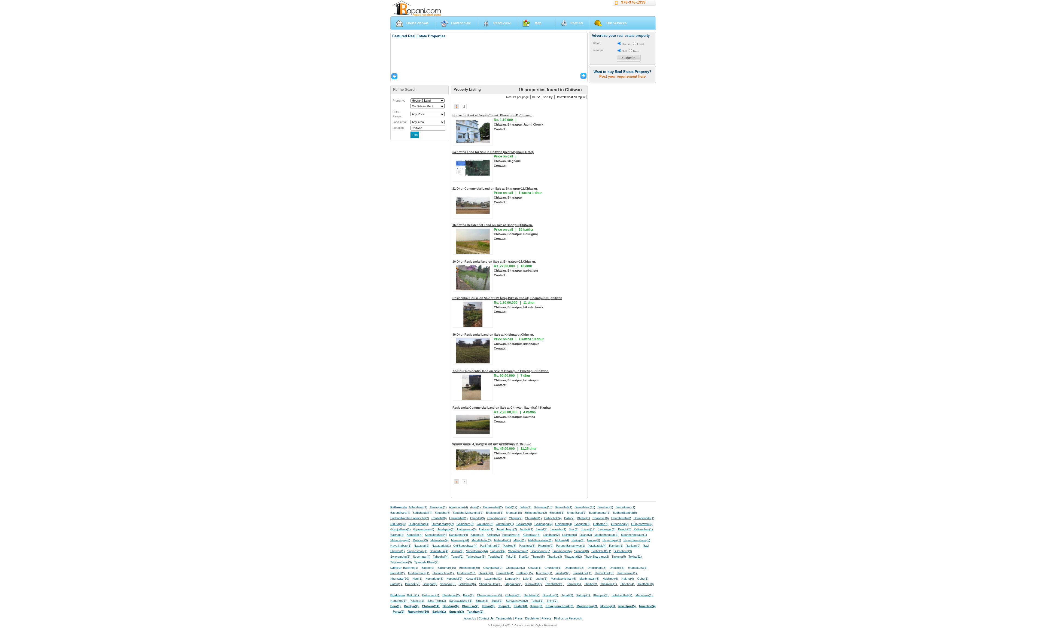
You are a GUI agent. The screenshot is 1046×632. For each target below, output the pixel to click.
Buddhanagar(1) (599, 512)
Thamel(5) (538, 556)
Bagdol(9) (428, 567)
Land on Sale (461, 23)
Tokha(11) (635, 556)
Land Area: (400, 122)
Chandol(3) (477, 518)
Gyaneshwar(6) (423, 529)
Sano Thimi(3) (437, 600)
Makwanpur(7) (587, 606)
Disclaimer (532, 618)
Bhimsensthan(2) (535, 512)
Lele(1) (528, 578)
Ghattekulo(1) (505, 523)
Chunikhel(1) (533, 518)
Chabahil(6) (439, 518)
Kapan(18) (477, 534)
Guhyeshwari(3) (642, 523)
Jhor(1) (574, 529)
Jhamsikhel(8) (604, 573)
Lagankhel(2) (493, 578)
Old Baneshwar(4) (465, 545)
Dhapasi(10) (600, 518)
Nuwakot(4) (647, 606)
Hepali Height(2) (506, 529)
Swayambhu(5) (400, 556)
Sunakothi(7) (534, 584)
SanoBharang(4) (477, 551)
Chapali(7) (515, 518)
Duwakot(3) (551, 595)
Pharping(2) (546, 545)
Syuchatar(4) (421, 556)
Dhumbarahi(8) (621, 518)
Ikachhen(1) (544, 573)
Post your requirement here (622, 76)
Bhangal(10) (514, 512)
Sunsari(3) (457, 611)
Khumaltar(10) (400, 578)
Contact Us (486, 618)
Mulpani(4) (562, 540)
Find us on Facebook (568, 618)
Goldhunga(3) (543, 523)
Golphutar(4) (563, 523)
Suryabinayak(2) (517, 600)
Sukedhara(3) (623, 551)
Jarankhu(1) (558, 529)
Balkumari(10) (447, 567)
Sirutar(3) (482, 600)
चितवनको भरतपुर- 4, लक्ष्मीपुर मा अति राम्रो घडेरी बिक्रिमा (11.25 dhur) (491, 444)
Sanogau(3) (448, 584)
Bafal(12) (511, 507)
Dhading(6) (451, 606)
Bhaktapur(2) (451, 595)
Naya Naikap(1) (400, 545)
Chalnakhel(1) (458, 518)
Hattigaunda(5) (467, 529)
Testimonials (504, 618)
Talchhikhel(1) (554, 584)
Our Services (616, 23)
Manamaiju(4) (460, 540)
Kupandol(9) (454, 578)
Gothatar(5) (601, 523)
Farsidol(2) (398, 573)
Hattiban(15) (525, 573)
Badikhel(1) (411, 567)
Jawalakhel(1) (582, 573)
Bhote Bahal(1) (576, 512)
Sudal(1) (497, 600)
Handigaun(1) (446, 529)
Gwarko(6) (486, 573)
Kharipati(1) (601, 595)
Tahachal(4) (441, 556)
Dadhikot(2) (532, 595)
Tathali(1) (537, 600)
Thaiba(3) (591, 584)
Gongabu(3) (582, 523)
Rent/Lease (502, 23)
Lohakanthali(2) (622, 595)
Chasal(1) (535, 567)
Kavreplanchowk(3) (560, 606)
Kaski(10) (521, 606)
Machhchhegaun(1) (634, 534)
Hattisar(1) (486, 529)
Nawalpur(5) (627, 606)
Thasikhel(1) (609, 584)
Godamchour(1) (444, 573)
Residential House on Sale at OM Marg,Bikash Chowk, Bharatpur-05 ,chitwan (507, 298)
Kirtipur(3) (493, 534)
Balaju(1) (525, 507)
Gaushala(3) (485, 523)
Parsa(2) (399, 611)
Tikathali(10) (645, 584)
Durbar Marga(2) (443, 523)
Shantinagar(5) (540, 551)
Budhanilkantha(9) (625, 512)
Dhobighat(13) (597, 567)
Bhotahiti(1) (556, 512)
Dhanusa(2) (470, 606)
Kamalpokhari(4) (436, 534)
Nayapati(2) (421, 545)
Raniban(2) (633, 545)
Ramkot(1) (616, 545)
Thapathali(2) (573, 556)
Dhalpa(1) (583, 518)
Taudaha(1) (495, 556)
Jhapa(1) (504, 606)
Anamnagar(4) (458, 507)
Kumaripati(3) (434, 578)
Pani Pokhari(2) (490, 545)
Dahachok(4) (553, 518)
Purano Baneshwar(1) (570, 545)
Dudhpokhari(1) (419, 523)
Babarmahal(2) (493, 507)
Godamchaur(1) (419, 573)
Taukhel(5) (574, 584)
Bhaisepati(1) (494, 512)
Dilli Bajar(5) (398, 523)
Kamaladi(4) (414, 534)
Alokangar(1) (438, 507)
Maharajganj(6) (400, 540)
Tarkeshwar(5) (476, 556)
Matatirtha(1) (502, 540)
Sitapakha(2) (513, 584)
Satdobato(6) (468, 584)
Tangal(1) (457, 556)
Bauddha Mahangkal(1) (468, 512)
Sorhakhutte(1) (601, 551)
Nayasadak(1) (441, 545)
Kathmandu (398, 507)
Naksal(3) (593, 540)
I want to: (598, 50)
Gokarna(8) (524, 523)
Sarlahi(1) (439, 611)
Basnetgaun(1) (625, 507)
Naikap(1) (578, 540)
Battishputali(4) (422, 512)
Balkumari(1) (431, 595)
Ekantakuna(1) (638, 567)
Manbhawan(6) (589, 578)
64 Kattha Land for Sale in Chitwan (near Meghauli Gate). (493, 152)
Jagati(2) (567, 595)
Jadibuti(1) (526, 529)
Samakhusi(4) (439, 551)
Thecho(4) (627, 584)
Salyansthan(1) (417, 551)
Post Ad (576, 23)
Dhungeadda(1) (644, 518)
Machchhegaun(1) (606, 534)
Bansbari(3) (605, 507)
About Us (470, 618)
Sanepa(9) (430, 584)
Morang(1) (608, 606)
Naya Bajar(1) (612, 540)
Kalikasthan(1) (643, 529)
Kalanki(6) (624, 529)
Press (519, 618)
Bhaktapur (397, 595)
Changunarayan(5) (490, 595)
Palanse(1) (417, 600)
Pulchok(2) (412, 584)
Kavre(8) (536, 606)
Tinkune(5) (619, 556)
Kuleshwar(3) (531, 534)
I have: (596, 43)
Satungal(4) (498, 551)
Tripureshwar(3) (401, 562)
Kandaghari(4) (458, 534)
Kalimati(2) (397, 534)
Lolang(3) (585, 534)
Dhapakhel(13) (575, 567)
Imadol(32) (562, 573)
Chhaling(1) (513, 595)
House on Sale (417, 23)
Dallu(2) (569, 518)
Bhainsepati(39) (470, 567)
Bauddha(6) (442, 512)
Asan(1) (475, 507)
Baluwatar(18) (543, 507)
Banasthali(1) (563, 507)
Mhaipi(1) (519, 540)
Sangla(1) (457, 551)
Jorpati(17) (588, 529)
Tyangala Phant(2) (426, 562)
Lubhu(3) (542, 578)
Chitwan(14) (431, 606)
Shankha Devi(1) (490, 584)
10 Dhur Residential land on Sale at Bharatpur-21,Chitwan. (494, 261)
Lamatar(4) (513, 578)
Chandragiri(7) (496, 518)
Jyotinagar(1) (607, 529)
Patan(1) (396, 584)
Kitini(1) (417, 578)
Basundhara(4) (400, 512)
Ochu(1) (643, 578)
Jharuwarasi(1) (627, 573)
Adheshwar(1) (418, 507)
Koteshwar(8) (511, 534)
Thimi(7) (552, 600)
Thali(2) (524, 556)
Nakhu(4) (628, 578)
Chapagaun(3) (516, 567)
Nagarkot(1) (398, 600)
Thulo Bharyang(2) (596, 556)
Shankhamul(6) (518, 551)
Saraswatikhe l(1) (461, 600)
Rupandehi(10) (419, 611)
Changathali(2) (493, 567)
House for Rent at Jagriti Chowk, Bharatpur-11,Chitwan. (492, 115)
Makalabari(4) (439, 540)
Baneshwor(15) (585, 507)
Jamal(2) (542, 529)
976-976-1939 (633, 2)
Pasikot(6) (509, 545)
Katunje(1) (583, 595)
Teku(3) (511, 556)
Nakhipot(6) (611, 578)
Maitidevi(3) (420, 540)
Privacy (547, 618)
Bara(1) (396, 606)
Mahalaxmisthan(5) (564, 578)
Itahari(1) (488, 606)
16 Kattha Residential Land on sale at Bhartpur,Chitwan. (492, 225)
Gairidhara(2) (465, 523)
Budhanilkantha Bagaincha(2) (409, 518)
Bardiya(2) (411, 606)
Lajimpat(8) (569, 534)
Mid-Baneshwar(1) (540, 540)
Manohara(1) (644, 595)
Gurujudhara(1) (400, 529)
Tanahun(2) (475, 611)
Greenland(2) (620, 523)
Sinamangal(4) (562, 551)
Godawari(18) (466, 573)
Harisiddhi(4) (505, 573)
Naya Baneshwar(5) (637, 540)
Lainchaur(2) (551, 534)
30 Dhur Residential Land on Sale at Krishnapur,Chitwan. (493, 334)
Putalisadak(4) (597, 545)
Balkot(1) (413, 595)
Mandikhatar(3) (482, 540)
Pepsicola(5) (527, 545)
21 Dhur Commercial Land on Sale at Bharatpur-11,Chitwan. (495, 188)
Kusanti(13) (474, 578)
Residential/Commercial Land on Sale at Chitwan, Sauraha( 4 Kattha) (501, 407)
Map (538, 23)
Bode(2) (469, 595)
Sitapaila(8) (581, 551)
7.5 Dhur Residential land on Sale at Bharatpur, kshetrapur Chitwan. (500, 371)
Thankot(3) (554, 556)
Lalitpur (396, 567)
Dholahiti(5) (617, 567)
